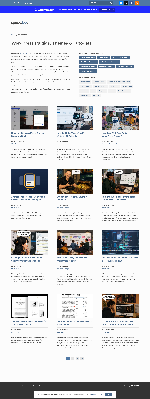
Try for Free (106, 9)
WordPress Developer (89, 62)
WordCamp (85, 95)
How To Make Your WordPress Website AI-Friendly (72, 135)
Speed (111, 91)
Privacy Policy (38, 386)
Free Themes (85, 86)
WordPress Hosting (88, 66)
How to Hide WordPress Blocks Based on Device (27, 135)
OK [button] (108, 394)
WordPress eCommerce (109, 62)
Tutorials (96, 95)
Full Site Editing (100, 86)
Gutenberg (114, 86)
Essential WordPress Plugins (119, 82)
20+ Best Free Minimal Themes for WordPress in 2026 (29, 323)
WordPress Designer (120, 57)
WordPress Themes (88, 71)
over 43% (23, 53)
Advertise (26, 386)
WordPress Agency (88, 57)
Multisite (84, 91)
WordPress (15, 144)
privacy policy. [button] (96, 394)
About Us (15, 386)
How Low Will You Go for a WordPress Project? (116, 135)
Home (13, 35)
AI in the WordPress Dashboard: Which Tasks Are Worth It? (118, 198)
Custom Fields (99, 82)
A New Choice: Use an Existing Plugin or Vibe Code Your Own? (118, 323)
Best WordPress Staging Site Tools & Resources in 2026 (120, 259)
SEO (93, 91)
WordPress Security (124, 66)
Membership (127, 86)
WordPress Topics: (87, 78)
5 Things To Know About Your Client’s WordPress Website (26, 259)
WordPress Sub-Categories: (91, 53)
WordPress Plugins (106, 66)
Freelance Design (108, 144)
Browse (28, 3)
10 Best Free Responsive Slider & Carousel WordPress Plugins (28, 198)
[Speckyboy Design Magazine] (20, 24)
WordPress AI (104, 57)
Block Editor (85, 82)
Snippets (102, 91)
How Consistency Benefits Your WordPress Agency (72, 259)
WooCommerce (123, 91)
